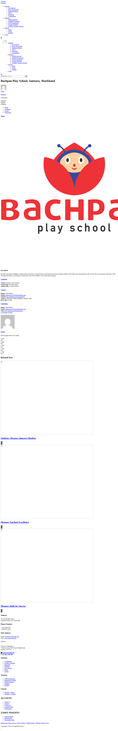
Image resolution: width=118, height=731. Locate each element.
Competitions (12, 16)
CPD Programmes (13, 23)
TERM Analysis (13, 19)
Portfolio (6, 666)
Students (6, 6)
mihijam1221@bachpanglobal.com (15, 295)
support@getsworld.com (12, 636)
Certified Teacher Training (15, 26)
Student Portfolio (13, 11)
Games (6, 671)
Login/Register (8, 707)
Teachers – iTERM (10, 694)
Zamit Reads (8, 718)
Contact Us (7, 705)
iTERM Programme (14, 21)
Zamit (2, 91)
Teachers (7, 18)
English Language (9, 663)
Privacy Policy (21, 723)
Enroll (3, 102)
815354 (6, 300)
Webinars (7, 684)
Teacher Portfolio (13, 24)
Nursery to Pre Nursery (10, 283)
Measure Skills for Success (13, 606)
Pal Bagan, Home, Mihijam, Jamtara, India (16, 298)
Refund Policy (30, 723)
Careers (6, 704)
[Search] (26, 76)
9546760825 (7, 293)
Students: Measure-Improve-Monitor (18, 438)
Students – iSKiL (9, 692)
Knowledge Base (9, 720)
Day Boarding (9, 284)
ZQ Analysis (11, 8)
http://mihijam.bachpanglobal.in (15, 297)
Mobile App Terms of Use (8, 723)
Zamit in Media (8, 716)
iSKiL (10, 29)
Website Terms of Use (42, 723)
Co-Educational (9, 286)
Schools (6, 28)
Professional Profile (10, 680)
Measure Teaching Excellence (15, 522)
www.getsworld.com (10, 638)
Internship (11, 14)
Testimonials (8, 709)
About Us (7, 702)
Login (6, 34)
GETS (10, 13)
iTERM (10, 33)
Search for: (4, 76)
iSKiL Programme (13, 9)
